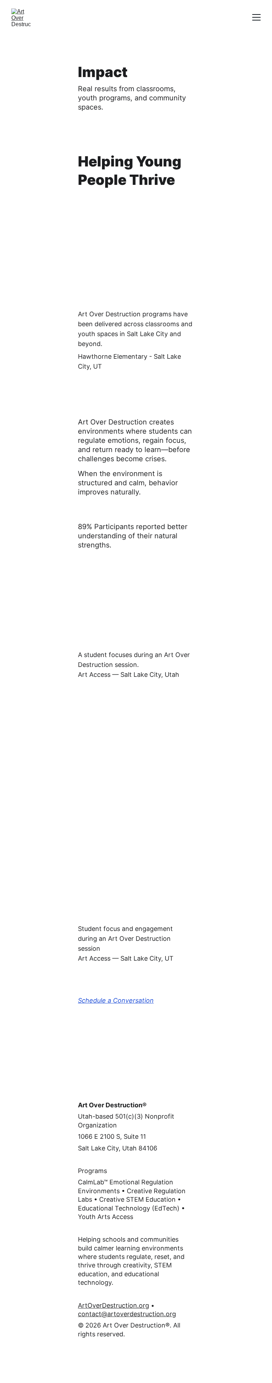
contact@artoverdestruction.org (127, 1314)
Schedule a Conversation (116, 1000)
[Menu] (256, 17)
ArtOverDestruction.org (113, 1305)
